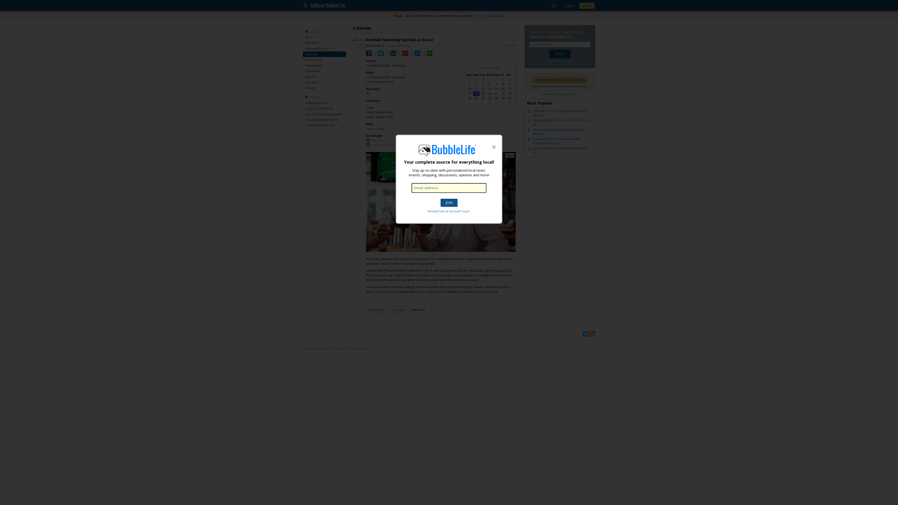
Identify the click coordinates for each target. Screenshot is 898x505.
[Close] (494, 147)
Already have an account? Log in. (449, 211)
